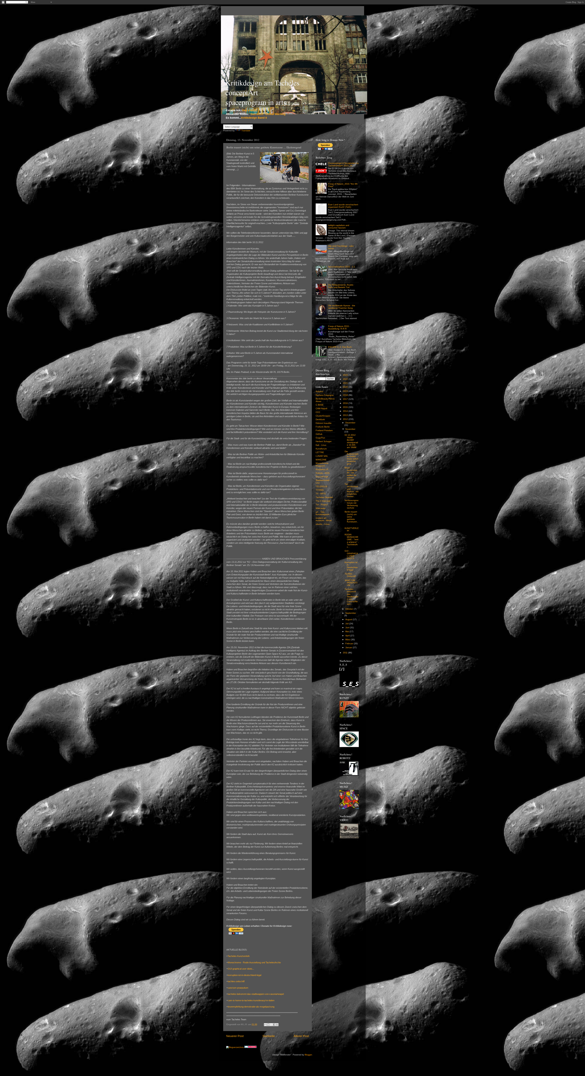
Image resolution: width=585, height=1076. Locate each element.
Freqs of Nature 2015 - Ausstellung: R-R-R (339, 327)
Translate (245, 130)
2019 (345, 391)
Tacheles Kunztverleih (239, 956)
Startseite (268, 1036)
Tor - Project (322, 505)
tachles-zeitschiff (236, 981)
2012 (345, 419)
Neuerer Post (235, 1036)
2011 (345, 653)
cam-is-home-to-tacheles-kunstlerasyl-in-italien (251, 1000)
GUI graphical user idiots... (241, 969)
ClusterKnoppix (323, 416)
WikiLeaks (320, 508)
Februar (349, 643)
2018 (345, 395)
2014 (345, 411)
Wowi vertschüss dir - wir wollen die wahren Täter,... (351, 474)
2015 (345, 407)
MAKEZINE (321, 460)
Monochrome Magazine (322, 464)
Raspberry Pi (322, 469)
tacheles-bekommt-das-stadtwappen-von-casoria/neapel (256, 994)
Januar (349, 647)
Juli (347, 623)
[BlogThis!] (268, 1024)
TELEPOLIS (321, 486)
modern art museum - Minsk (324, 519)
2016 (345, 403)
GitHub (319, 434)
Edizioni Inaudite (324, 423)
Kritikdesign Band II (254, 117)
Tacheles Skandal (324, 497)
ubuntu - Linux (323, 524)
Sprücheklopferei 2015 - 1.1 (341, 267)
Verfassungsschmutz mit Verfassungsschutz (352, 504)
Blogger (308, 1055)
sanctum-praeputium (238, 988)
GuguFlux (320, 438)
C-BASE (319, 405)
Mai (347, 631)
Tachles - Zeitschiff (350, 575)
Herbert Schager (324, 441)
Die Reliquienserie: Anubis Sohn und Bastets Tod (340, 286)
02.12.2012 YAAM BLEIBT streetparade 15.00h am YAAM (351, 441)
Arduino (319, 391)
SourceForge (322, 476)
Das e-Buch (249, 110)
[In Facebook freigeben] (274, 1024)
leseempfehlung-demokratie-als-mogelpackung (251, 1006)
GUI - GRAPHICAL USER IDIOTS (351, 555)
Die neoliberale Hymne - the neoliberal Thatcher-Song (341, 306)
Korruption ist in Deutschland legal (351, 566)
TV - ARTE (321, 494)
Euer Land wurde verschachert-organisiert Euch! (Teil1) (343, 205)
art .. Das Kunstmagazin (322, 513)
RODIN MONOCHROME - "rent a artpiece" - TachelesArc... (352, 541)
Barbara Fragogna (324, 395)
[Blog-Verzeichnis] (250, 1047)
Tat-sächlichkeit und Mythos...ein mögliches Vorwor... (352, 490)
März (348, 639)
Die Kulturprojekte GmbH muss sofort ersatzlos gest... (351, 457)
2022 (345, 379)
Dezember (350, 423)
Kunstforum (321, 449)
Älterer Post (301, 1036)
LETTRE (320, 452)
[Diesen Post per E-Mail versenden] (265, 1024)
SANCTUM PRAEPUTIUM (351, 582)
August (349, 619)
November (350, 429)
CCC (318, 412)
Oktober (349, 609)
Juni (347, 627)
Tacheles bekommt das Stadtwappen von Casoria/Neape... (351, 596)
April (347, 635)
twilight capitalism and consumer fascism (338, 226)
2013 (345, 415)
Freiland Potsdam (324, 430)
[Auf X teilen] (271, 1024)
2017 (345, 399)
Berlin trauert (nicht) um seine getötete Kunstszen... (351, 518)
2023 (345, 375)
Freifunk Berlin (323, 427)
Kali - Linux (321, 445)
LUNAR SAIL (322, 456)
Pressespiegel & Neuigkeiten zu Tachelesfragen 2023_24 (343, 164)
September (350, 613)
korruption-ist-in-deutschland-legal (244, 975)
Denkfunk (320, 419)
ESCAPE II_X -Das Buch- (340, 347)
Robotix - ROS (323, 473)
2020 (345, 387)
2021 (345, 383)
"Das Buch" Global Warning (267, 114)
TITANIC (320, 490)
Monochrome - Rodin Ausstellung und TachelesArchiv (254, 962)
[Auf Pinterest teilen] (276, 1024)
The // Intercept (323, 501)
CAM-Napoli (321, 408)
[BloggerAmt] (235, 1047)
